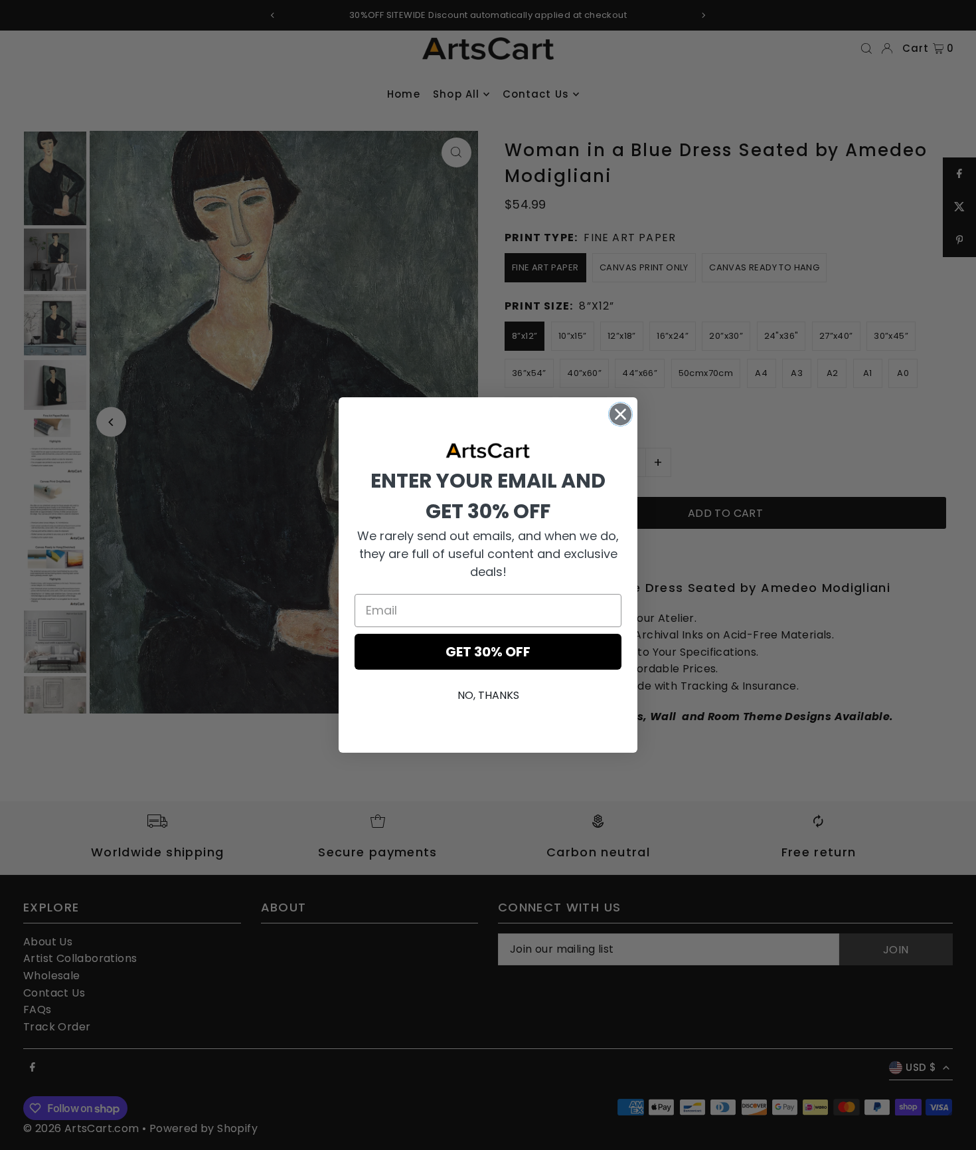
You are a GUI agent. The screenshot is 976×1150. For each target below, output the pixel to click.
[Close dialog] (620, 414)
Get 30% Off (488, 651)
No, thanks (488, 695)
